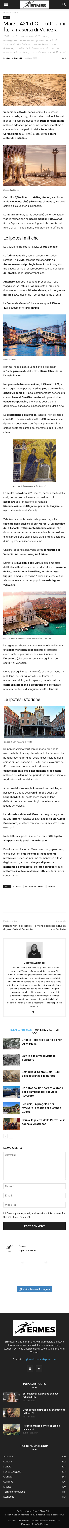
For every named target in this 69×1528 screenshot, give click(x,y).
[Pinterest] (22, 65)
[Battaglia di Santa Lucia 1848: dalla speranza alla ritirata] (11, 1076)
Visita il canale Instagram (36, 1289)
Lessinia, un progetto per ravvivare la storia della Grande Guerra (41, 1107)
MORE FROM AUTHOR (47, 1030)
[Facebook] (6, 65)
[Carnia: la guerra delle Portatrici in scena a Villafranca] (11, 1124)
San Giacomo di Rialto (34, 886)
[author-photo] (34, 958)
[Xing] (34, 1012)
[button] (5, 4)
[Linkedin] (37, 65)
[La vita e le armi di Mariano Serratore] (11, 1060)
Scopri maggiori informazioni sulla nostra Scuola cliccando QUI (34, 1514)
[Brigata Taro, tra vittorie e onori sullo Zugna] (11, 1043)
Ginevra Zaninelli (14, 58)
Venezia (51, 886)
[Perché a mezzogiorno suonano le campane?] (11, 1429)
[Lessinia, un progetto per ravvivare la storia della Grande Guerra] (11, 1108)
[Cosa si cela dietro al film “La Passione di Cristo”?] (11, 1412)
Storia (15, 12)
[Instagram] (30, 1368)
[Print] (53, 65)
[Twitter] (14, 65)
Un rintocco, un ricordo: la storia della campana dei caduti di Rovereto (42, 1091)
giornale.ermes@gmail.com (41, 1359)
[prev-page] (5, 1136)
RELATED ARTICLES (21, 1030)
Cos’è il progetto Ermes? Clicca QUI (33, 1511)
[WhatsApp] (29, 65)
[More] (60, 65)
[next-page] (11, 1136)
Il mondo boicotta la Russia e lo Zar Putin (50, 927)
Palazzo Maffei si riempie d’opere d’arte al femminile (18, 927)
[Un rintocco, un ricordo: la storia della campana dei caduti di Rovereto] (11, 1092)
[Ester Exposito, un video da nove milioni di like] (11, 1397)
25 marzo (17, 886)
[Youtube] (39, 1368)
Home (6, 12)
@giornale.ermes (27, 1250)
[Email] (45, 65)
